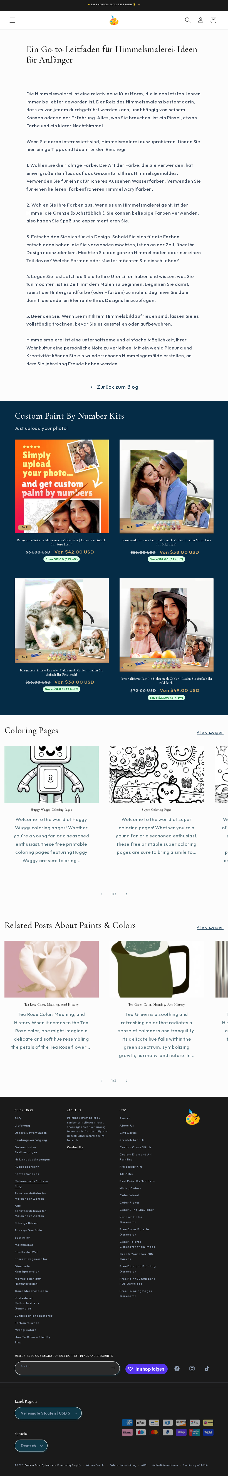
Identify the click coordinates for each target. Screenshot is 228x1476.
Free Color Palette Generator (134, 1231)
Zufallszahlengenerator (34, 1316)
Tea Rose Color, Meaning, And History (51, 1004)
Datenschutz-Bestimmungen (26, 1149)
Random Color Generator (131, 1219)
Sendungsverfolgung (31, 1140)
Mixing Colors (25, 1330)
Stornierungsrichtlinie (196, 1465)
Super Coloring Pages (157, 810)
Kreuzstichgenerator (31, 1259)
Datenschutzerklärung (123, 1465)
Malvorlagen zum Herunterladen (28, 1281)
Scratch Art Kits (132, 1140)
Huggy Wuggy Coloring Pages (51, 810)
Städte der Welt (27, 1252)
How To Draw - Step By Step (32, 1339)
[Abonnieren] (113, 1367)
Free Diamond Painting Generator (138, 1268)
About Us (127, 1125)
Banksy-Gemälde (28, 1230)
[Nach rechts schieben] (126, 894)
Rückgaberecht (27, 1167)
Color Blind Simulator (137, 1210)
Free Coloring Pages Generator (136, 1293)
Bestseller (22, 1237)
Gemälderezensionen (31, 1291)
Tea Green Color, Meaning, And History (156, 1004)
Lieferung (22, 1125)
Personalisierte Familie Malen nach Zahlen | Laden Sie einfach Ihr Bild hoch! (166, 681)
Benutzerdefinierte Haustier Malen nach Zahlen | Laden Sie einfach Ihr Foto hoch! (61, 672)
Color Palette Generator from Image (138, 1244)
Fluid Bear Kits (131, 1167)
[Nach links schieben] (101, 894)
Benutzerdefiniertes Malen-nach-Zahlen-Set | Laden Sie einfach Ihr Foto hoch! (61, 542)
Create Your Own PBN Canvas (136, 1256)
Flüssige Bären (26, 1223)
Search (125, 1118)
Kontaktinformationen (165, 1465)
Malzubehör (24, 1245)
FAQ (18, 1118)
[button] (12, 20)
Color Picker (130, 1202)
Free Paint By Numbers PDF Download (137, 1281)
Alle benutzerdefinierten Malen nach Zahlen (31, 1211)
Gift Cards (128, 1133)
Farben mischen (27, 1323)
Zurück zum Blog (117, 386)
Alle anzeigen (210, 732)
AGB (144, 1465)
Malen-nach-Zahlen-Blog (31, 1183)
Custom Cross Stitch (135, 1147)
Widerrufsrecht (95, 1465)
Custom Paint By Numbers (40, 1465)
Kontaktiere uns (27, 1174)
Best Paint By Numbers (137, 1181)
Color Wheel (129, 1195)
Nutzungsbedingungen (32, 1159)
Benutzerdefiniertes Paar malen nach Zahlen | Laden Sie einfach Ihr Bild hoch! (166, 542)
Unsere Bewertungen (31, 1133)
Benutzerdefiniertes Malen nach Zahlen (30, 1195)
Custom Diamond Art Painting (136, 1157)
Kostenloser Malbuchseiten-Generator (27, 1303)
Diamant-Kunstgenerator (27, 1268)
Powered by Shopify (69, 1465)
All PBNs (126, 1174)
